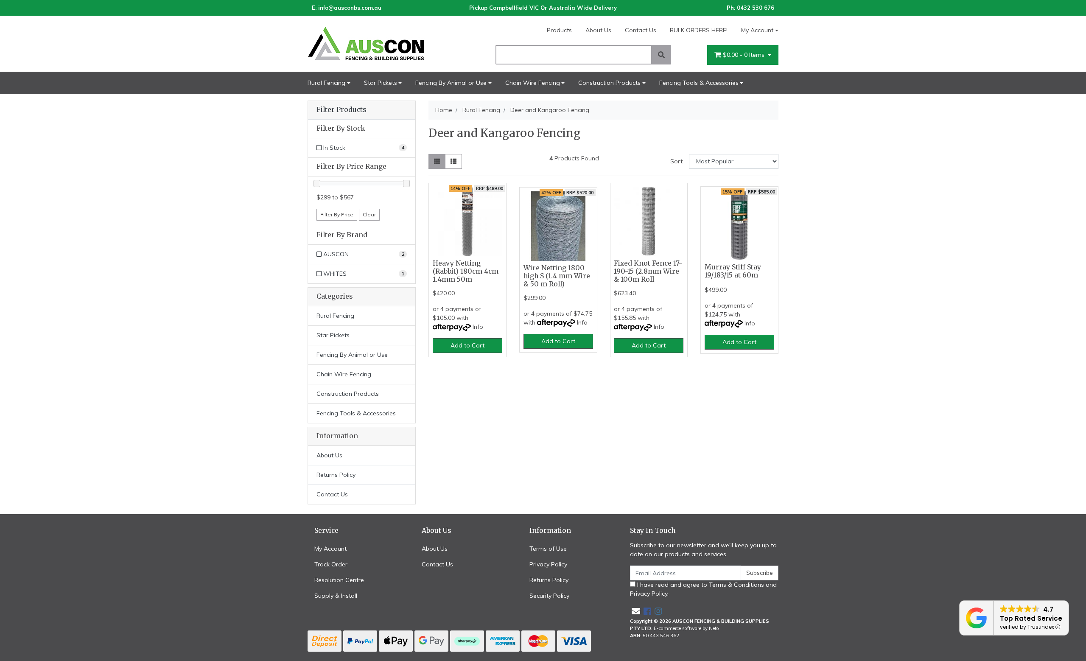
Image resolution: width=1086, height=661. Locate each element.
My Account (757, 30)
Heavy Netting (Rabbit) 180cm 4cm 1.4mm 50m (465, 271)
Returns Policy (335, 475)
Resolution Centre (339, 580)
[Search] (661, 54)
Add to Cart (467, 345)
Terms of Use (548, 548)
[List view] (453, 161)
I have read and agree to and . (703, 589)
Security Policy (549, 595)
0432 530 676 (755, 7)
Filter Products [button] (341, 110)
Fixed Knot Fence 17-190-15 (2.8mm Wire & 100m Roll (648, 271)
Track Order (330, 564)
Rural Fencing (326, 83)
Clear (369, 214)
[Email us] (636, 611)
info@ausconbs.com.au (349, 7)
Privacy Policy (548, 564)
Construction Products (609, 83)
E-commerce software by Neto (686, 628)
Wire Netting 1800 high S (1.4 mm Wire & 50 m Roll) (556, 276)
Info (478, 326)
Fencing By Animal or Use (451, 83)
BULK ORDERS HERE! (699, 30)
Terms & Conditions (736, 584)
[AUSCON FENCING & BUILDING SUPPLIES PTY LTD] (382, 43)
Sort (676, 161)
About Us (598, 30)
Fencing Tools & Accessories (699, 83)
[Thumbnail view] (436, 161)
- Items (744, 55)
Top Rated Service (1031, 618)
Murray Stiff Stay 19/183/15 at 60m (733, 271)
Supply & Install (335, 595)
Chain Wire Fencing (532, 83)
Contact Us (640, 30)
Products (559, 30)
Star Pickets (380, 83)
